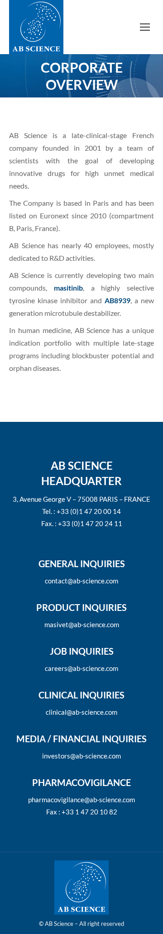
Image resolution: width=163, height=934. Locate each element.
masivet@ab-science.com (81, 624)
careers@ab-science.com (81, 668)
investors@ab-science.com (81, 756)
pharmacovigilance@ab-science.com (81, 799)
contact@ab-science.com (81, 581)
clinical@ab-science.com (81, 712)
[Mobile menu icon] (145, 27)
